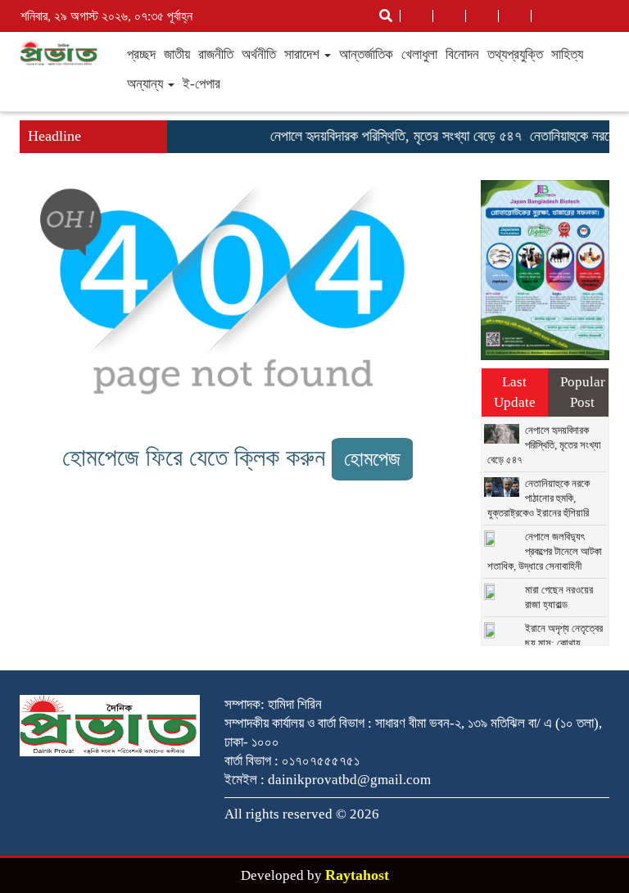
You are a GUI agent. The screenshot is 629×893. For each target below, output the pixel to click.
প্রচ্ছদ (141, 54)
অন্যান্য (146, 84)
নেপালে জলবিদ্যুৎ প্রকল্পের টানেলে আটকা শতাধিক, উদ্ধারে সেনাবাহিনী (544, 551)
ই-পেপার (201, 84)
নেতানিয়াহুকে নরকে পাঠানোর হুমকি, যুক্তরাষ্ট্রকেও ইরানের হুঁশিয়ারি (538, 498)
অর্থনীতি (259, 54)
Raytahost (357, 875)
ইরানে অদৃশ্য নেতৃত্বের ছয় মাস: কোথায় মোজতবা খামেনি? (545, 643)
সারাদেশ (303, 54)
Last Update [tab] (515, 391)
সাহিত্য (567, 54)
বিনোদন (462, 54)
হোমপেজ (372, 459)
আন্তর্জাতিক (366, 54)
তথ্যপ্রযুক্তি (515, 54)
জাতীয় (177, 54)
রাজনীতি (215, 54)
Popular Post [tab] (582, 391)
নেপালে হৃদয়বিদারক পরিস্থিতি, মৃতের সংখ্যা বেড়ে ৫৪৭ (388, 136)
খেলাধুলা (419, 54)
